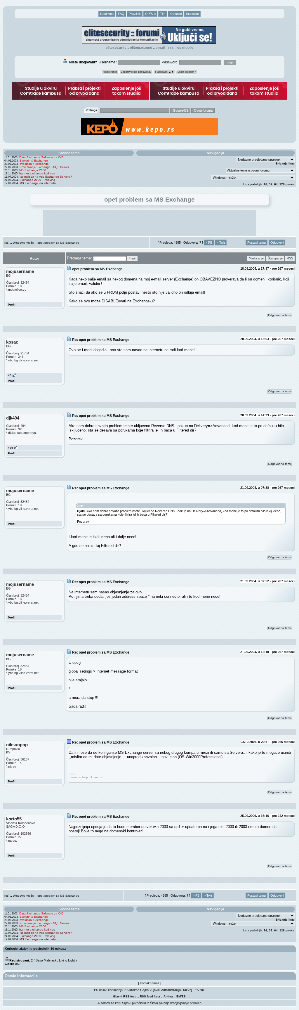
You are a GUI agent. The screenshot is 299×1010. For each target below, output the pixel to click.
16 (265, 184)
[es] (6, 242)
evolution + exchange (34, 163)
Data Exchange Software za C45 (41, 157)
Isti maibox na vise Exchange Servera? (46, 176)
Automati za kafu (109, 1003)
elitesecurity (116, 48)
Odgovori (277, 242)
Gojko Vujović (150, 990)
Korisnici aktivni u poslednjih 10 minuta (35, 948)
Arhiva (168, 996)
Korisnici (176, 13)
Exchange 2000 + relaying (37, 179)
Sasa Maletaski (46, 960)
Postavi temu (256, 242)
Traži (132, 258)
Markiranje (256, 258)
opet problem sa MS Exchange (58, 242)
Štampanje (275, 258)
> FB (209, 242)
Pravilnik (135, 13)
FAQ (121, 13)
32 (270, 184)
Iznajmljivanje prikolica (185, 1003)
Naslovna (107, 13)
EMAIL (160, 48)
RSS (171, 48)
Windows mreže (23, 242)
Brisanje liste (285, 163)
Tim (162, 13)
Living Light (67, 960)
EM (178, 996)
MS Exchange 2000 (32, 170)
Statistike (192, 13)
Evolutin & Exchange (34, 160)
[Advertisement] (149, 223)
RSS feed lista (150, 996)
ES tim (199, 990)
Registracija (110, 71)
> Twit (221, 242)
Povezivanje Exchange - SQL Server (44, 167)
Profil (11, 304)
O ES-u (150, 13)
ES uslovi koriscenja (108, 990)
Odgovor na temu (280, 315)
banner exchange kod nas (37, 173)
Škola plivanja (159, 1003)
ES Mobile (185, 48)
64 (276, 184)
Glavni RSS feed (124, 996)
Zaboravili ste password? (136, 71)
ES (184, 996)
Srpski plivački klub (135, 1003)
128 (282, 184)
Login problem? (187, 71)
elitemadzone (141, 48)
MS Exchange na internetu (38, 183)
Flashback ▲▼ (164, 71)
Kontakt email (149, 983)
